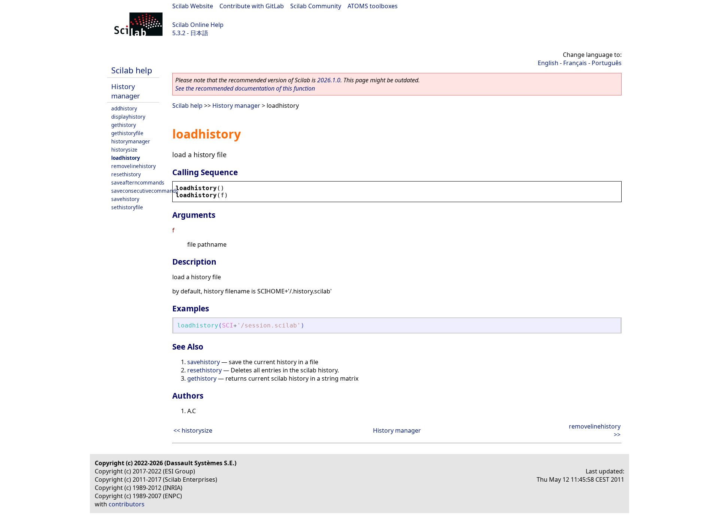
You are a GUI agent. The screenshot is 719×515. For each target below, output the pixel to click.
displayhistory (128, 116)
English (548, 63)
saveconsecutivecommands (144, 190)
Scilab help (131, 70)
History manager (125, 91)
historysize (124, 149)
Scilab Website (192, 6)
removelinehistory (133, 166)
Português (607, 63)
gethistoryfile (127, 133)
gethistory (123, 124)
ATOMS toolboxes (373, 6)
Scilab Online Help (198, 25)
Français (575, 63)
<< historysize (192, 430)
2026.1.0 (328, 80)
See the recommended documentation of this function (245, 88)
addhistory (124, 108)
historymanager (130, 141)
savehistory (125, 198)
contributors (127, 504)
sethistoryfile (127, 207)
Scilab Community (315, 6)
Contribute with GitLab (251, 6)
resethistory (126, 174)
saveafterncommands (137, 182)
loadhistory (125, 157)
